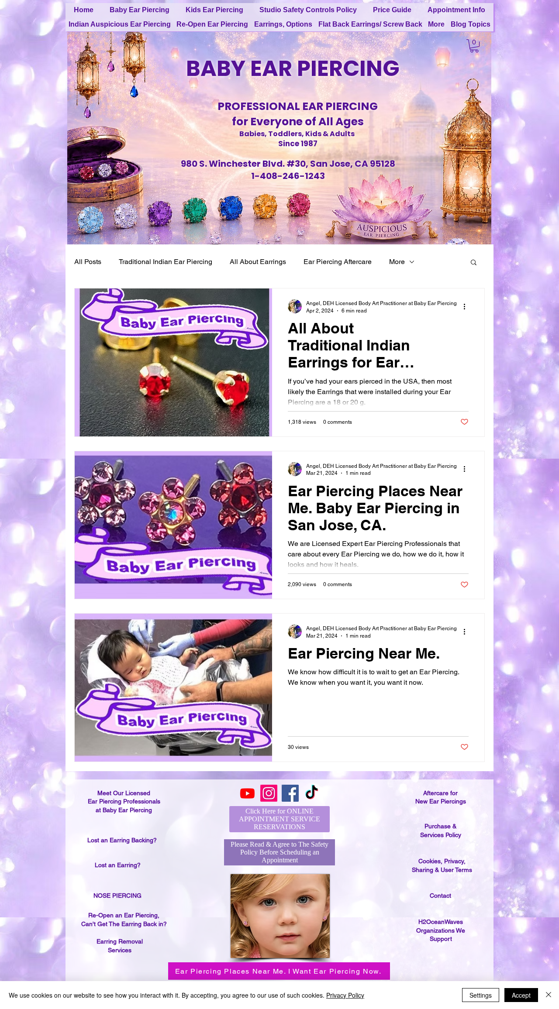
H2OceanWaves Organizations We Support (440, 930)
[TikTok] (311, 793)
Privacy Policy (345, 995)
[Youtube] (247, 793)
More (397, 261)
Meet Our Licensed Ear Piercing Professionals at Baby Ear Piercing (124, 801)
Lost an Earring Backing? (122, 840)
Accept (521, 995)
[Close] (548, 995)
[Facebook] (290, 793)
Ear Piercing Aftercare (338, 261)
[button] (474, 45)
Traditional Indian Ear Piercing (165, 261)
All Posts (87, 261)
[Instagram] (268, 793)
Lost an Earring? (118, 864)
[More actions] (467, 306)
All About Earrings (258, 261)
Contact (440, 895)
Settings (480, 995)
